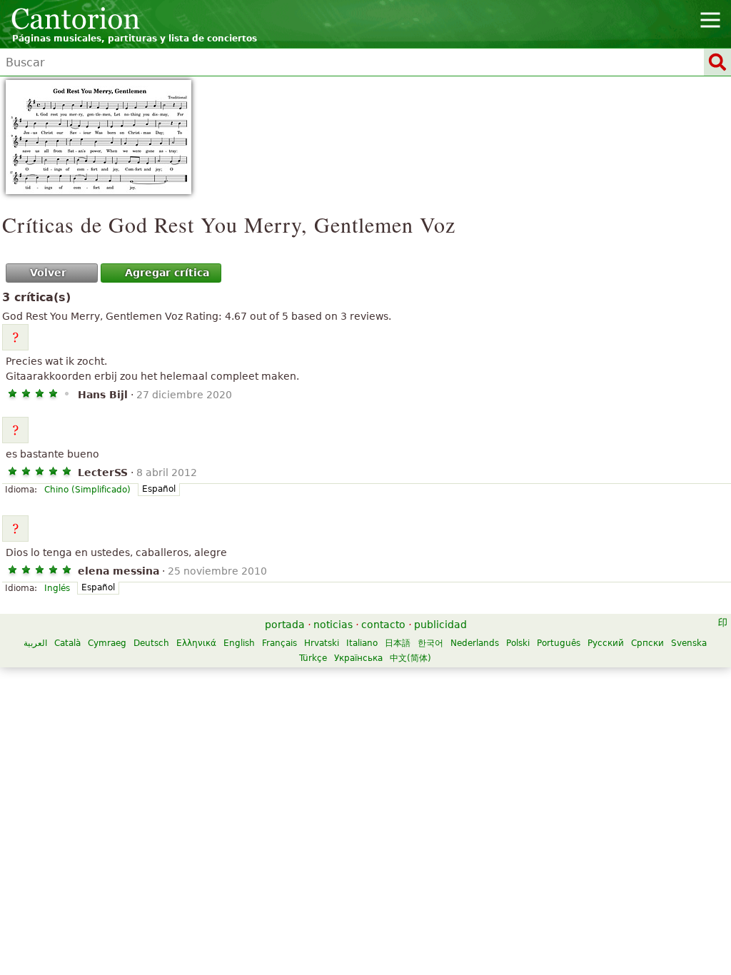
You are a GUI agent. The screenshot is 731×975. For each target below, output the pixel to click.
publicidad (440, 624)
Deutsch (151, 643)
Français (279, 643)
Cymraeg (107, 643)
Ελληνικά (196, 643)
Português (558, 643)
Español (159, 489)
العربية (35, 643)
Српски (647, 643)
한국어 (430, 643)
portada (285, 624)
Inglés (57, 588)
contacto (383, 624)
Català (67, 643)
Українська (358, 658)
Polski (518, 643)
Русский (606, 643)
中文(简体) (410, 658)
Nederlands (474, 643)
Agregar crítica (167, 272)
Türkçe (313, 658)
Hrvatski (321, 643)
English (239, 643)
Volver (48, 272)
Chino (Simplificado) (87, 490)
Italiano (362, 643)
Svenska (689, 643)
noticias (333, 624)
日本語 (397, 643)
